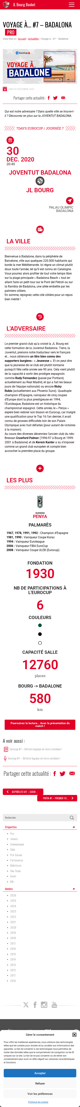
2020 (13, 927)
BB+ (12, 882)
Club (12, 849)
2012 (13, 970)
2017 (13, 943)
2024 (13, 906)
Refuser (40, 1083)
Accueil (22, 38)
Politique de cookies (38, 1102)
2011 (12, 975)
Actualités (33, 38)
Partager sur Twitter (55, 99)
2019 (13, 933)
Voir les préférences (40, 1094)
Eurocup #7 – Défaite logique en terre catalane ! (36, 749)
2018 (13, 938)
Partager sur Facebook (49, 99)
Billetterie (15, 865)
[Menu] (73, 4)
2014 (13, 959)
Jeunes (14, 839)
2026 (13, 895)
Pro (10, 32)
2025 (13, 901)
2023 (13, 911)
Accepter (40, 1073)
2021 (13, 922)
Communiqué (17, 844)
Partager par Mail (63, 99)
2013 (13, 965)
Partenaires (16, 860)
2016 (13, 949)
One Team (15, 871)
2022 (13, 917)
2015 (13, 954)
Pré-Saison (16, 855)
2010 (13, 981)
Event (13, 876)
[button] (74, 1035)
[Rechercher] (71, 817)
